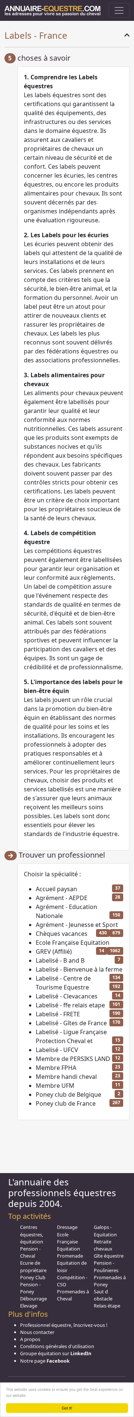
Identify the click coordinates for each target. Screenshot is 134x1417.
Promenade (70, 1255)
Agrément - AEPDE (61, 898)
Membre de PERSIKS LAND (73, 1059)
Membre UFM (55, 1085)
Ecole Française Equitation (72, 942)
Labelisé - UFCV (57, 1050)
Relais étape (107, 1305)
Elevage (28, 1305)
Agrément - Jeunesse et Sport (77, 925)
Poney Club (32, 1277)
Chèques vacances (61, 934)
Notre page (45, 1360)
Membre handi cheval (66, 1077)
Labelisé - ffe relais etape (70, 1005)
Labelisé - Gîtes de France (71, 1023)
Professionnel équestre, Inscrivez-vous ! (63, 1325)
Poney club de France (66, 1103)
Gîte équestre (109, 1255)
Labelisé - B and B (60, 960)
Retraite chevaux (103, 1245)
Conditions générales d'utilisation (57, 1346)
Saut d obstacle (103, 1295)
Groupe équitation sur (55, 1353)
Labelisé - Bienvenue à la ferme (79, 969)
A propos (30, 1339)
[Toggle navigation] (119, 10)
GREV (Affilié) (54, 951)
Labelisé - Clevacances (67, 996)
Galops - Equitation (105, 1231)
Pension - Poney (30, 1288)
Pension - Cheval (30, 1252)
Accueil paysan (56, 889)
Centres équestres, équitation (31, 1234)
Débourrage (33, 1298)
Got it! (67, 1408)
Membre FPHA (56, 1068)
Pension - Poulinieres (106, 1266)
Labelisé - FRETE (58, 1014)
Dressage (67, 1227)
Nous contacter (37, 1332)
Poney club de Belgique (68, 1094)
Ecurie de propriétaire (33, 1266)
